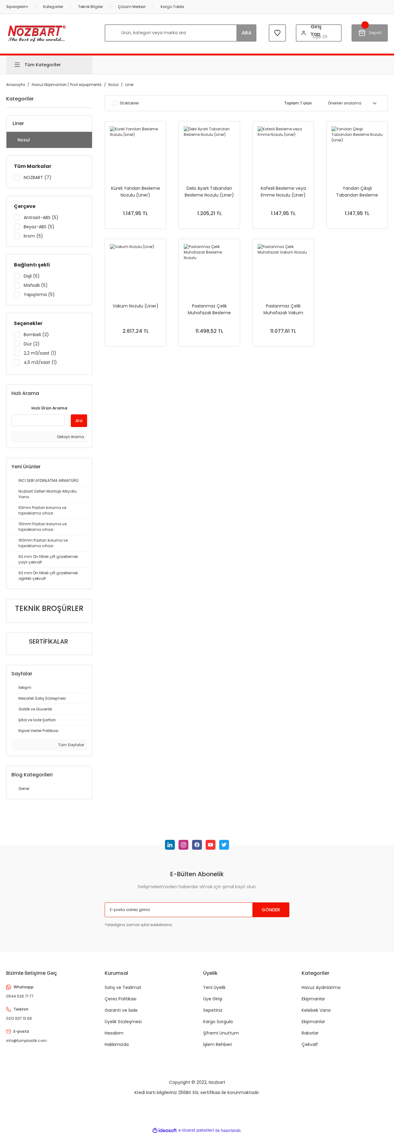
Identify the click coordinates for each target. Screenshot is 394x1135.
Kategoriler (53, 6)
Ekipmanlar (313, 999)
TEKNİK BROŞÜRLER (49, 608)
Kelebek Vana (316, 1010)
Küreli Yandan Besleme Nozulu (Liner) (135, 191)
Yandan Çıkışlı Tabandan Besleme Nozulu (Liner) (357, 191)
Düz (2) (32, 344)
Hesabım (114, 1033)
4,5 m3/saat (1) (40, 362)
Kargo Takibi (172, 6)
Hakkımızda (117, 1044)
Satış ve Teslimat (123, 987)
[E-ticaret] (196, 1130)
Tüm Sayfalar (70, 744)
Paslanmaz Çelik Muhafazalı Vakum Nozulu (283, 309)
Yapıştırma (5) (39, 294)
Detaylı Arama (70, 436)
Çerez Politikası (120, 999)
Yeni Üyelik (214, 987)
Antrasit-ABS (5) (41, 217)
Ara (78, 420)
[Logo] (37, 32)
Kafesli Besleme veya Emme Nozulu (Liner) (283, 191)
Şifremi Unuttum (221, 1033)
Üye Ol (320, 37)
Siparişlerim (17, 6)
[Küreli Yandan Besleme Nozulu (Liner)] (135, 151)
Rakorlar (310, 1033)
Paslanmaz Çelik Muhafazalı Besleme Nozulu (209, 309)
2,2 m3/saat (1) (40, 353)
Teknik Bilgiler (90, 6)
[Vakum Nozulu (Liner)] (135, 269)
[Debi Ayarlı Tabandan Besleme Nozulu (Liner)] (209, 151)
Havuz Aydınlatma (321, 987)
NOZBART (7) (37, 177)
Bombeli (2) (36, 335)
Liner (129, 84)
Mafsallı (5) (36, 285)
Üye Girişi (212, 999)
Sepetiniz (213, 1010)
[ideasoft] (164, 1130)
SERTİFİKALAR (48, 641)
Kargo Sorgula (218, 1022)
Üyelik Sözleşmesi (123, 1022)
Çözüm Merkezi (132, 6)
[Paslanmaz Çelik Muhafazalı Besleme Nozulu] (209, 269)
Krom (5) (33, 236)
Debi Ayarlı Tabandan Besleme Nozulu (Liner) (209, 191)
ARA (246, 32)
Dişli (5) (32, 276)
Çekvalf (310, 1044)
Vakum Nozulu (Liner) (136, 306)
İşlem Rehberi (217, 1044)
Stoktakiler (129, 103)
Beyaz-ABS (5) (39, 227)
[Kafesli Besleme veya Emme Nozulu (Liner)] (283, 151)
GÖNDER (271, 910)
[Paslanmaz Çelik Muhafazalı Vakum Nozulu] (283, 269)
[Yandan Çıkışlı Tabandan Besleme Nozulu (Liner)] (357, 151)
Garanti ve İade (121, 1010)
